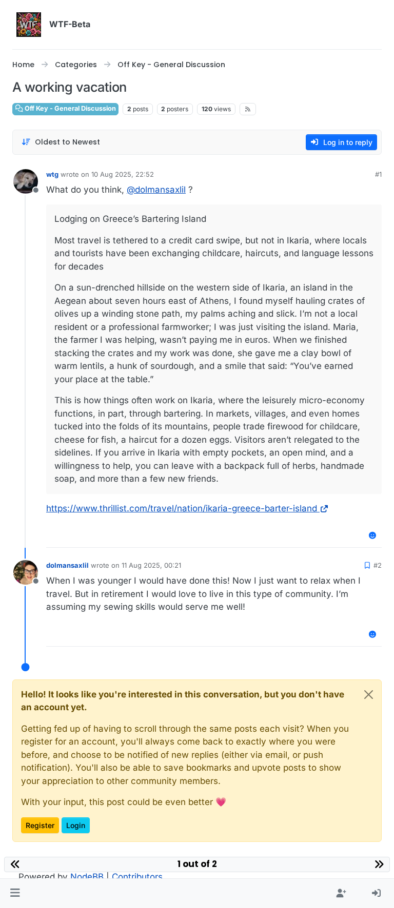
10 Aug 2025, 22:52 (122, 174)
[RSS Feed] (248, 109)
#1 (378, 174)
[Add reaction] (373, 535)
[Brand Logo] (28, 24)
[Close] (368, 694)
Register (40, 825)
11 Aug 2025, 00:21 (151, 565)
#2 (377, 565)
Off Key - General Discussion (69, 108)
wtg (52, 174)
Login (75, 825)
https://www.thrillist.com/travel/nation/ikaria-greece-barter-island (181, 508)
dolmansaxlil (67, 565)
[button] (15, 893)
